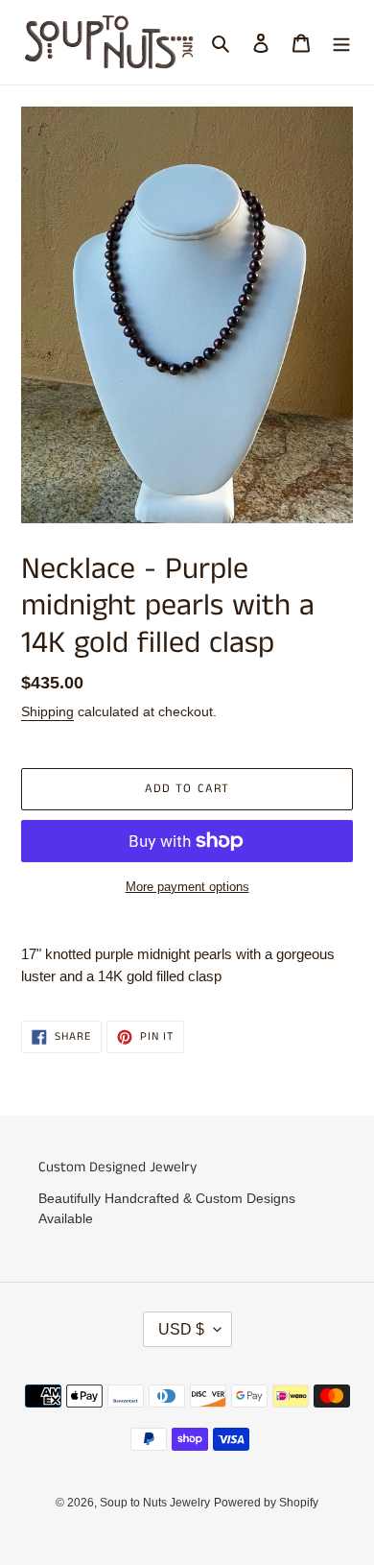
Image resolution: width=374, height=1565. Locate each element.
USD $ (181, 1329)
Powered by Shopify (266, 1502)
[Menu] (341, 42)
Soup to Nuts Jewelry (155, 1502)
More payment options (187, 886)
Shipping (47, 711)
